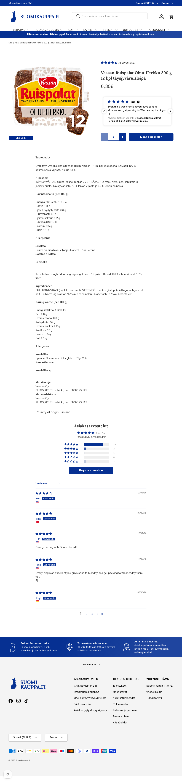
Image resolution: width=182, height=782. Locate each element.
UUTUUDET (130, 29)
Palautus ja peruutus (125, 710)
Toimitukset (119, 685)
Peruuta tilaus (121, 716)
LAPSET (88, 29)
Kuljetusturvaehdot (124, 697)
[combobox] (109, 16)
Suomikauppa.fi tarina (159, 685)
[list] (49, 97)
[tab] (43, 157)
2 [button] (86, 613)
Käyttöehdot (120, 722)
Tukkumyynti (154, 697)
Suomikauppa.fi (23, 760)
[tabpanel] (91, 284)
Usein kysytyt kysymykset (90, 697)
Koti (10, 43)
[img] (44, 493)
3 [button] (92, 613)
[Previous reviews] (104, 111)
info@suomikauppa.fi (86, 691)
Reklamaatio (120, 704)
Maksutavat (120, 691)
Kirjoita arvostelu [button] (91, 470)
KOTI (71, 29)
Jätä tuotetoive (83, 704)
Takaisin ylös (89, 664)
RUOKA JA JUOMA (47, 29)
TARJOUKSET (156, 29)
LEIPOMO (19, 29)
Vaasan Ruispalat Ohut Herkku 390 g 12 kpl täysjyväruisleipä (43, 43)
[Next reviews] (170, 111)
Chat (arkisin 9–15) (85, 685)
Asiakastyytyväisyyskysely (90, 710)
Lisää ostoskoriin (151, 136)
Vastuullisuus (154, 691)
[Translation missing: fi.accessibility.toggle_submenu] (28, 30)
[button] (171, 17)
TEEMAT (108, 29)
